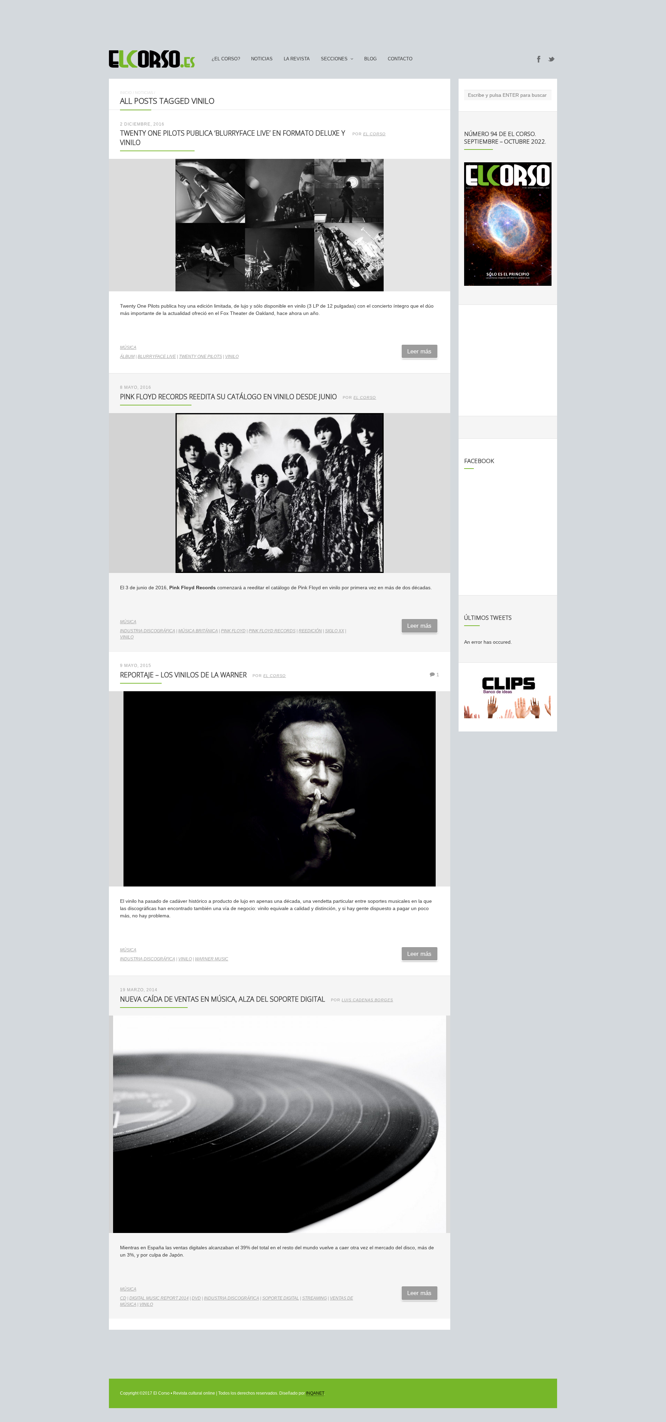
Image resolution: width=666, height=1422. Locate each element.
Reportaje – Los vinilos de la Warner (183, 674)
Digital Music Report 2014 (159, 1298)
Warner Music (211, 959)
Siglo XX (334, 630)
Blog (370, 59)
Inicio (126, 93)
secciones (334, 59)
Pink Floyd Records (272, 630)
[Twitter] (551, 59)
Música (128, 347)
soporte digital (280, 1298)
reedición (310, 630)
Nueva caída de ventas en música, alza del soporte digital (222, 999)
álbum (127, 356)
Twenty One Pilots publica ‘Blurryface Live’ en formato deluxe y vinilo (232, 137)
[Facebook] (538, 59)
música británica (198, 630)
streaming (314, 1298)
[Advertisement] (333, 21)
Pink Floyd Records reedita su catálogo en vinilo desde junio (228, 396)
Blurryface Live (157, 356)
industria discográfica (147, 630)
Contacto (400, 59)
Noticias (262, 59)
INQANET (315, 1393)
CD (123, 1298)
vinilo (232, 356)
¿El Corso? (226, 59)
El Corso (374, 134)
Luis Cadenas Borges (367, 1000)
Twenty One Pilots (200, 356)
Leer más (419, 351)
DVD (196, 1298)
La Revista (297, 59)
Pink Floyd (233, 630)
